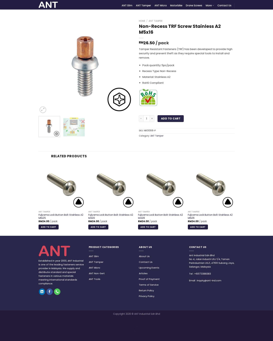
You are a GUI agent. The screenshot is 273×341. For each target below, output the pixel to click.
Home (142, 20)
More (209, 5)
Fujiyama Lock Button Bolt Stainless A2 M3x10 (110, 216)
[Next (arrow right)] (13, 335)
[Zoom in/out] (13, 321)
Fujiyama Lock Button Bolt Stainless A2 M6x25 (61, 216)
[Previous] (44, 65)
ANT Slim (127, 5)
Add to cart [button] (48, 227)
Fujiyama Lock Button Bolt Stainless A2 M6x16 (210, 216)
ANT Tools (94, 279)
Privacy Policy (146, 296)
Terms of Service (149, 284)
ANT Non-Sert (97, 273)
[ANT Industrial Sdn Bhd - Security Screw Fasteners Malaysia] (48, 4)
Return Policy (146, 290)
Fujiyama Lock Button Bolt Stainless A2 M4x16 (160, 216)
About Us (144, 256)
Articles (143, 273)
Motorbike (176, 5)
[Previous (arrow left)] (3, 335)
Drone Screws (194, 5)
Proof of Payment (149, 279)
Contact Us (224, 5)
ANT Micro (161, 5)
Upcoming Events (149, 267)
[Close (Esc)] (3, 321)
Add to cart (171, 118)
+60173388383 (202, 273)
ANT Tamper (143, 5)
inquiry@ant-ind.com (209, 280)
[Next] (128, 65)
